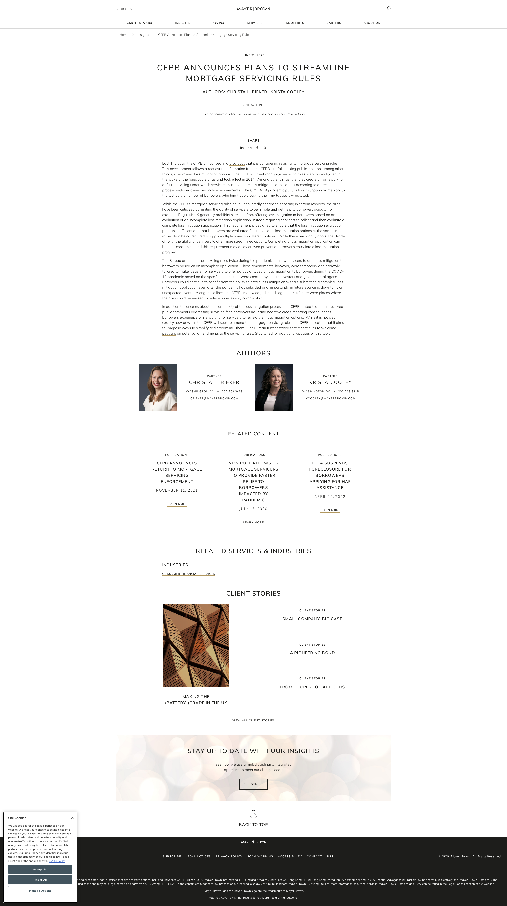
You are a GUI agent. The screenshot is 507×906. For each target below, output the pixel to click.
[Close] (72, 817)
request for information (226, 168)
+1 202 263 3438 (230, 391)
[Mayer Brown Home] (253, 8)
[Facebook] (257, 149)
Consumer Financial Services (188, 574)
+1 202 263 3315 (346, 391)
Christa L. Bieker (247, 91)
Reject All (40, 879)
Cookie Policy (57, 860)
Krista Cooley (288, 91)
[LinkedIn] (241, 149)
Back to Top (253, 824)
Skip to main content (19, 3)
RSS (330, 856)
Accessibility (290, 856)
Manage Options (40, 890)
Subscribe (253, 784)
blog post (237, 163)
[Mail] (249, 148)
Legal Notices (198, 856)
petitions (169, 333)
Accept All (40, 869)
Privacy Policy (228, 856)
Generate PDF (254, 105)
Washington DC (200, 391)
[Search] (389, 8)
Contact (314, 856)
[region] (40, 857)
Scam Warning (260, 856)
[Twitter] (265, 149)
